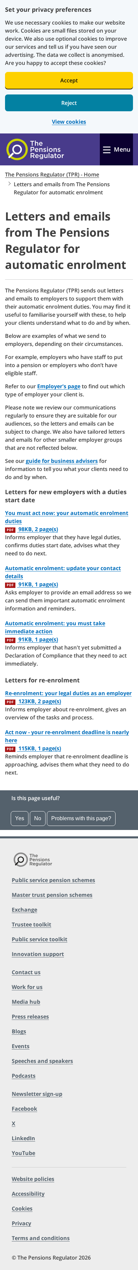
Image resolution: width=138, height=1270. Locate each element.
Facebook (24, 1108)
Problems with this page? (81, 818)
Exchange (24, 909)
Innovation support (38, 954)
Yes (19, 818)
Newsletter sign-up (37, 1094)
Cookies (22, 1208)
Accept (69, 80)
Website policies (33, 1179)
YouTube (23, 1153)
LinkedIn (23, 1138)
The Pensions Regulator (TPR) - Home (52, 174)
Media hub (26, 1001)
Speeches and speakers (42, 1061)
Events (20, 1046)
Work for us (27, 987)
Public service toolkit (39, 939)
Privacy (21, 1223)
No (37, 818)
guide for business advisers (62, 461)
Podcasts (24, 1075)
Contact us (26, 972)
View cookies (69, 122)
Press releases (30, 1016)
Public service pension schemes (53, 880)
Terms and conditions (41, 1238)
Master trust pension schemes (52, 895)
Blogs (19, 1031)
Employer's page (58, 386)
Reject (69, 103)
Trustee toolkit (31, 924)
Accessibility (28, 1193)
